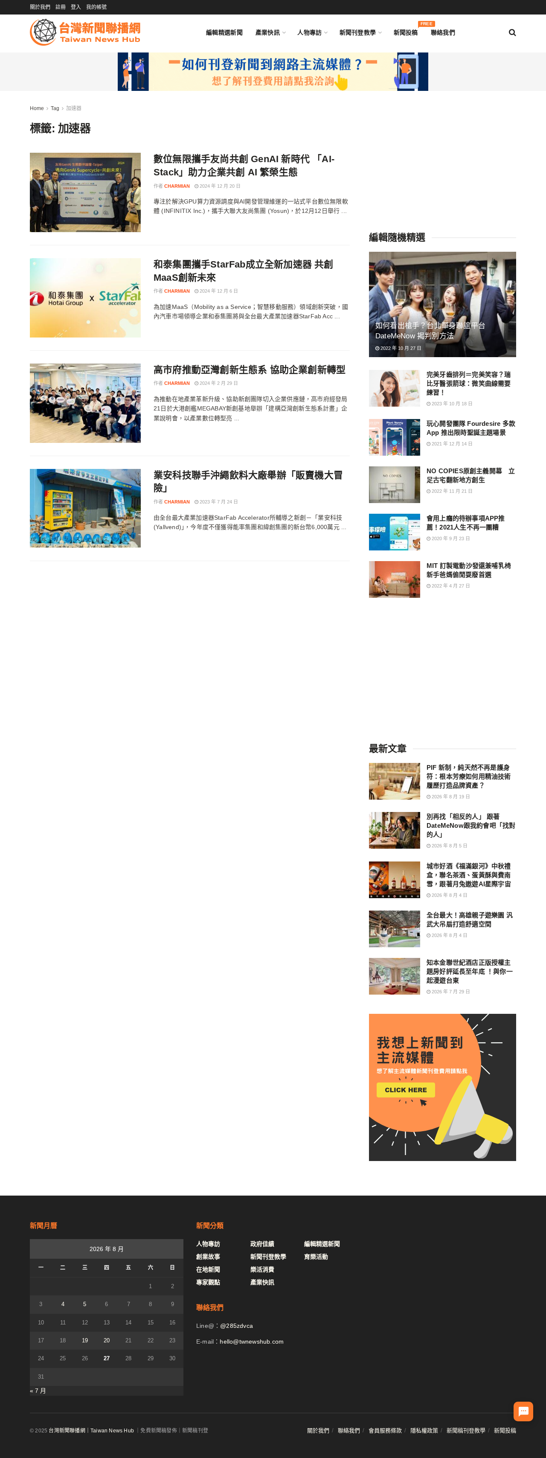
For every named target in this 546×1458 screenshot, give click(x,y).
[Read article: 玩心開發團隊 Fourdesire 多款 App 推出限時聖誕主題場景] (394, 437)
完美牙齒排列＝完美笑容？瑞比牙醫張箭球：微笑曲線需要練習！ (469, 383)
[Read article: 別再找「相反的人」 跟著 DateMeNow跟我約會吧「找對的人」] (394, 830)
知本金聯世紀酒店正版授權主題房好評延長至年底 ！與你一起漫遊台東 (470, 971)
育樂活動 (316, 1256)
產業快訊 (268, 32)
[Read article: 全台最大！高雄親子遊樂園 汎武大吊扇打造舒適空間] (394, 929)
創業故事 (208, 1256)
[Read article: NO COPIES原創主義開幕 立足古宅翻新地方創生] (394, 484)
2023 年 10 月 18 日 (451, 403)
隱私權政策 (424, 1430)
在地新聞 (208, 1269)
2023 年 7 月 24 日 (218, 501)
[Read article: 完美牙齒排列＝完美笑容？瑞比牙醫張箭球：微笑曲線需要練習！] (394, 388)
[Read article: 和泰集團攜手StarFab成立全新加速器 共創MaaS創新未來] (85, 298)
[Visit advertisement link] (273, 71)
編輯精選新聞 (224, 32)
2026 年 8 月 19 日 (450, 796)
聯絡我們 (443, 32)
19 (85, 1340)
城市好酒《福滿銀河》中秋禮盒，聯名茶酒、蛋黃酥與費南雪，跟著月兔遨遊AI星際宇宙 (469, 875)
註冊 (60, 7)
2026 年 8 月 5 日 (449, 845)
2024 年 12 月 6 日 (218, 291)
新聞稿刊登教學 (466, 1430)
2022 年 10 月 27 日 (400, 348)
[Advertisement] (443, 157)
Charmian (177, 186)
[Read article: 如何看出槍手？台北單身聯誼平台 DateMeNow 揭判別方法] (442, 304)
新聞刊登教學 (358, 32)
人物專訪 (309, 32)
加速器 (73, 108)
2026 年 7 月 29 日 (450, 991)
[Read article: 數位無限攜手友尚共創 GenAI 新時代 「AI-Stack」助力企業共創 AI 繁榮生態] (85, 192)
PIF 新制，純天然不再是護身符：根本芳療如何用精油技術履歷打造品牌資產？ (469, 776)
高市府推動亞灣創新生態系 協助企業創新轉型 (250, 369)
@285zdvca (236, 1325)
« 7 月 (38, 1390)
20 (107, 1340)
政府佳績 (262, 1243)
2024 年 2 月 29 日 (218, 383)
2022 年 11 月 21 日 (451, 491)
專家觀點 (208, 1282)
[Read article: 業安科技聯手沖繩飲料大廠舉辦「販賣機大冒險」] (85, 508)
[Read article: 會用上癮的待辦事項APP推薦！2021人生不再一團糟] (394, 532)
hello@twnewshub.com (252, 1341)
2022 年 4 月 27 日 (450, 585)
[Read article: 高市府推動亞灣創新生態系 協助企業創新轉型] (85, 403)
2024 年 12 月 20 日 (219, 186)
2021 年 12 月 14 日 (451, 443)
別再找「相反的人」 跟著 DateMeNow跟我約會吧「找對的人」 (471, 825)
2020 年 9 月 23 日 (450, 538)
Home (37, 108)
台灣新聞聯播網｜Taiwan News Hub (91, 1431)
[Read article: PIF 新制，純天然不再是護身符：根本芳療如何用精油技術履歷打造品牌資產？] (394, 781)
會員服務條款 (385, 1430)
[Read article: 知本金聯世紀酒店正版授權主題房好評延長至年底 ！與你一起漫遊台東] (394, 976)
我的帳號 (96, 7)
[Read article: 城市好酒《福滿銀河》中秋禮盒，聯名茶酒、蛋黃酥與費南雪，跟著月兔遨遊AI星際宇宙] (394, 879)
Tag (55, 108)
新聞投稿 (406, 30)
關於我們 (40, 7)
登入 (76, 7)
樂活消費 (262, 1269)
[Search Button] (512, 32)
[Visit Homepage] (85, 32)
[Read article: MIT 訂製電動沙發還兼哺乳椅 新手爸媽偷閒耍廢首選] (394, 579)
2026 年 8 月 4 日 (449, 895)
